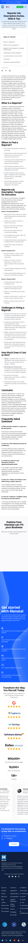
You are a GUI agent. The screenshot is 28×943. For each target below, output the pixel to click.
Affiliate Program (12, 905)
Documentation (14, 896)
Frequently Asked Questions (11, 62)
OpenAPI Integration (13, 900)
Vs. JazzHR (22, 896)
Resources (4, 896)
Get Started (20, 6)
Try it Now (14, 844)
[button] (8, 7)
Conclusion (6, 59)
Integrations (13, 890)
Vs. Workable (23, 890)
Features (3, 890)
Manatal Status (14, 893)
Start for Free (5, 905)
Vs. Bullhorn (23, 887)
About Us (3, 887)
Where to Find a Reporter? (11, 45)
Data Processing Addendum (15, 935)
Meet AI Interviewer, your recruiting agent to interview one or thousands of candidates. (14, 2)
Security (12, 909)
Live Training (5, 908)
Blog (2, 899)
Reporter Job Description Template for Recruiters (13, 49)
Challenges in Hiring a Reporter (12, 53)
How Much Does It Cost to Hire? (12, 56)
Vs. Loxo (22, 902)
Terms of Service (10, 933)
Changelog (13, 912)
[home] (2, 7)
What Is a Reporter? (9, 42)
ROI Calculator (5, 911)
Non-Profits (13, 915)
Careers (3, 902)
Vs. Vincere (23, 899)
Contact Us (13, 887)
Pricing (3, 893)
